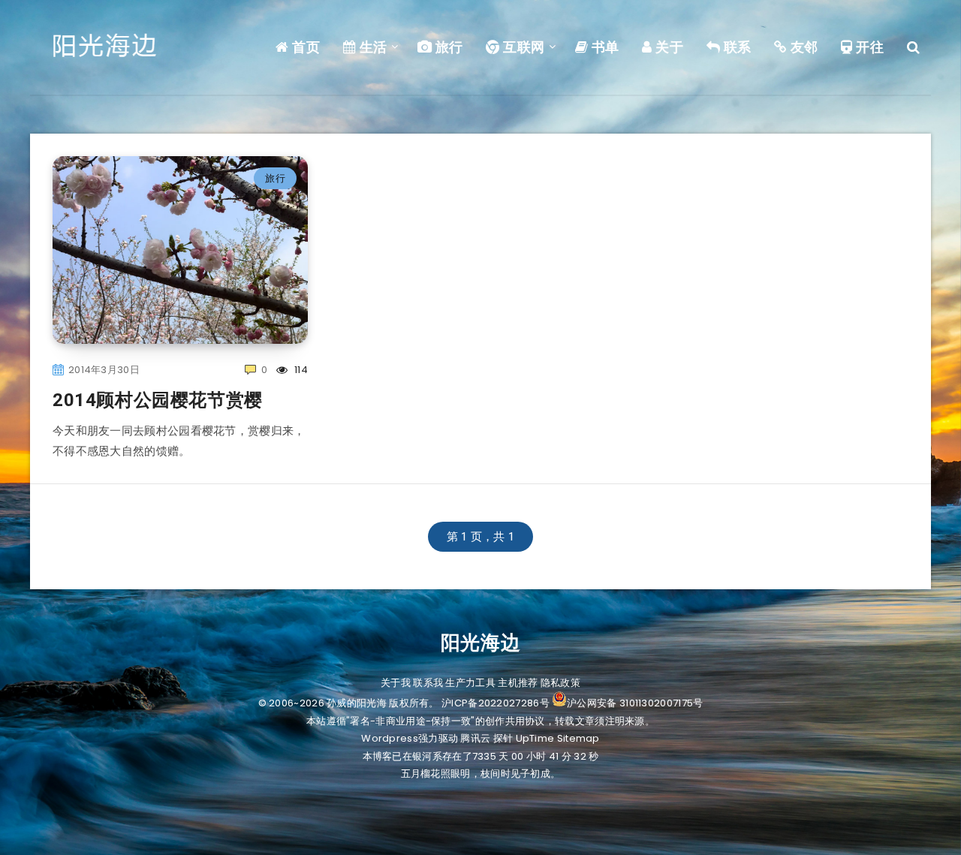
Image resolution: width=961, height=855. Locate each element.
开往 (868, 47)
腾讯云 (475, 738)
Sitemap (578, 738)
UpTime (535, 738)
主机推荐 (518, 683)
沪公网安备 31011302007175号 (635, 703)
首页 (304, 47)
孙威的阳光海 (357, 703)
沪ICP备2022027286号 (495, 703)
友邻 (802, 47)
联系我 (428, 683)
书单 (603, 47)
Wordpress (389, 738)
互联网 (522, 47)
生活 (371, 47)
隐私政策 (560, 683)
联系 (736, 47)
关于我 (396, 683)
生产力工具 (470, 683)
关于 (667, 47)
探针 (503, 738)
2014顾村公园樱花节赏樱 (158, 400)
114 (300, 370)
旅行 (447, 47)
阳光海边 (480, 642)
